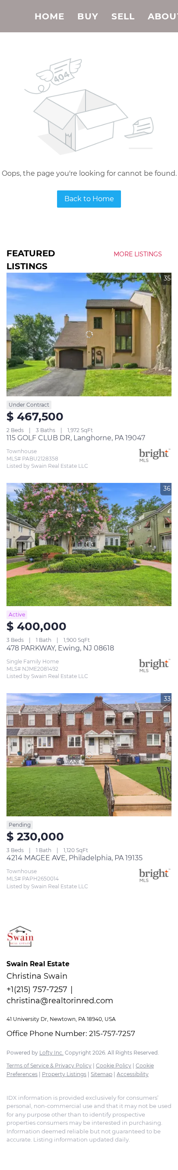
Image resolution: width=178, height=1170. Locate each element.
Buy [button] (87, 16)
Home (49, 16)
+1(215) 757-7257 (36, 989)
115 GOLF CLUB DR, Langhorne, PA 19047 (75, 438)
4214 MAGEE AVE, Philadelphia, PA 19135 (74, 858)
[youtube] (45, 1152)
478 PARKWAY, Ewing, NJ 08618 (60, 648)
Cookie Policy (113, 1065)
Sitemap (101, 1074)
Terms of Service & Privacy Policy (49, 1065)
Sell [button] (123, 16)
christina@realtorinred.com (59, 1000)
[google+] (62, 1152)
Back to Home (89, 199)
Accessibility (133, 1074)
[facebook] (10, 1152)
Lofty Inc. (51, 1052)
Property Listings (64, 1074)
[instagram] (28, 1152)
